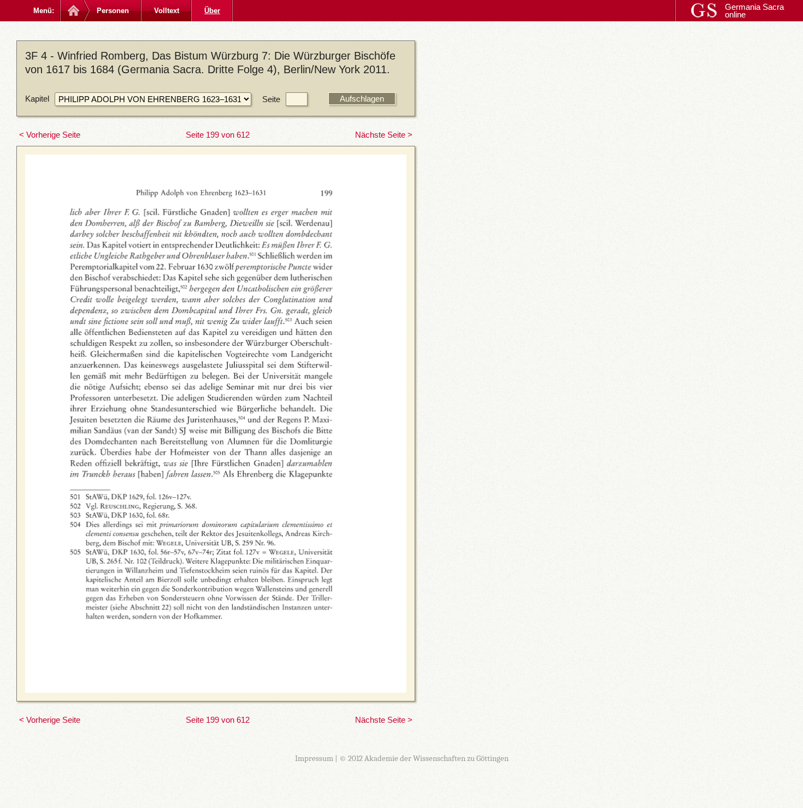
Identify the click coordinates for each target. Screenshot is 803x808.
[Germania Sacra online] (72, 10)
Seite (271, 99)
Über (212, 11)
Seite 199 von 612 (218, 134)
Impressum (314, 758)
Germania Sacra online (754, 10)
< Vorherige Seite (49, 134)
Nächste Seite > (383, 134)
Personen (113, 11)
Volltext (166, 11)
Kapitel (37, 98)
